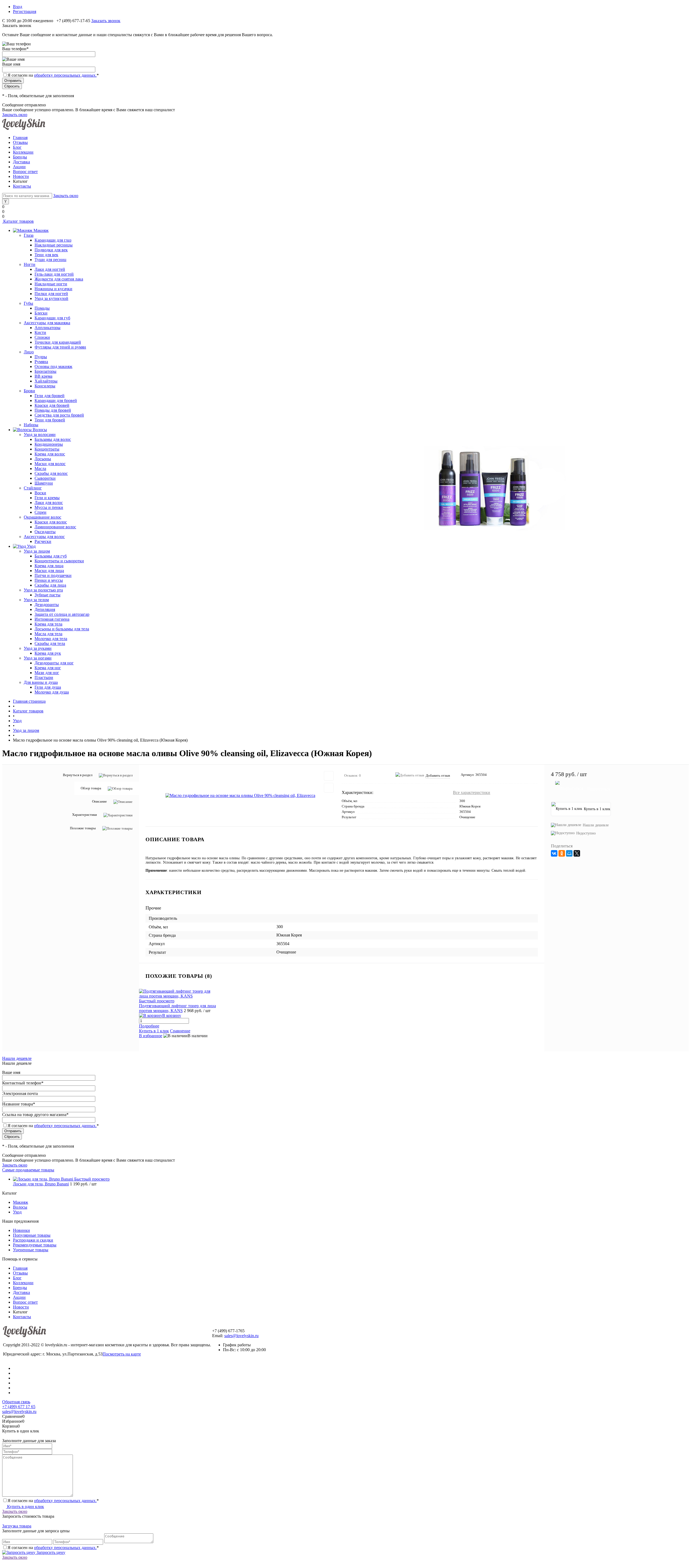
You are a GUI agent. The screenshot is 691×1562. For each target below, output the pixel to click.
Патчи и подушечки (53, 575)
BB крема (43, 376)
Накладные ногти (51, 284)
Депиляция (45, 609)
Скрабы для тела (50, 643)
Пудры (41, 356)
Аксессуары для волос (44, 536)
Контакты (22, 186)
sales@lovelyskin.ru (241, 1335)
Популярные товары (31, 1235)
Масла (40, 468)
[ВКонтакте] (554, 853)
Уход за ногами (38, 658)
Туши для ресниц (50, 259)
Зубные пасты (47, 595)
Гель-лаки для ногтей (54, 274)
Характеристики (84, 815)
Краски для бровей (52, 405)
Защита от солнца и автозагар (62, 614)
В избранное (150, 1035)
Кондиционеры (49, 444)
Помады (42, 308)
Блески (41, 313)
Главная (20, 137)
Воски (40, 493)
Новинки (21, 1230)
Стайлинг (33, 488)
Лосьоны (43, 459)
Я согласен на (53, 75)
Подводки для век (51, 250)
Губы (28, 303)
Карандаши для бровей (56, 400)
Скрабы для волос (51, 473)
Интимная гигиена (52, 619)
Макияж (20, 1202)
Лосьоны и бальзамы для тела (62, 629)
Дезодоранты (47, 604)
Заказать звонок (105, 20)
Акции (19, 166)
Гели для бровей (50, 395)
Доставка (21, 162)
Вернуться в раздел (77, 775)
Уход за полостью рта (43, 590)
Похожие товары (83, 828)
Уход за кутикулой (51, 298)
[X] (577, 853)
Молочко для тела (51, 638)
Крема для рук (48, 653)
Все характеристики (471, 792)
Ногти (29, 264)
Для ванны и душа (41, 682)
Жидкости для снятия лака (59, 279)
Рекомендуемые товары (34, 1245)
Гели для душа (48, 687)
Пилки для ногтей (51, 293)
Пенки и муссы (49, 580)
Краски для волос (51, 522)
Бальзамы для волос (53, 439)
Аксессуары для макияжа (47, 322)
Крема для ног (48, 667)
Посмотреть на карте (122, 1354)
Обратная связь (16, 1401)
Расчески (43, 541)
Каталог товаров (18, 221)
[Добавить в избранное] (329, 776)
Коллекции (23, 152)
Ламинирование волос (55, 527)
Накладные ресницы (54, 245)
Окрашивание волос (42, 517)
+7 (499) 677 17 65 (18, 1406)
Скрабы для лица (50, 585)
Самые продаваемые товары (28, 1170)
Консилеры (45, 386)
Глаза (28, 235)
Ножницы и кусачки (53, 288)
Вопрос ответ (25, 171)
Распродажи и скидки (33, 1240)
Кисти (40, 332)
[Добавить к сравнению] (329, 788)
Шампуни (44, 483)
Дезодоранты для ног (54, 663)
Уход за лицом (37, 551)
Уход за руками (38, 648)
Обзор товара (91, 788)
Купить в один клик (25, 1506)
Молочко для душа (52, 692)
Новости (21, 176)
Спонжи (42, 337)
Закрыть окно (14, 114)
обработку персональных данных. (65, 75)
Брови (29, 390)
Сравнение (180, 1031)
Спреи (40, 512)
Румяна (41, 361)
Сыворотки (45, 478)
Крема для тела (48, 624)
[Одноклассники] (561, 853)
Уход (17, 1212)
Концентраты (47, 449)
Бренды (20, 157)
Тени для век (46, 254)
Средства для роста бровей (59, 415)
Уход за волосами (40, 434)
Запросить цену (50, 1552)
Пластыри (44, 677)
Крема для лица (49, 565)
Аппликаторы (47, 327)
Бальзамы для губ (51, 556)
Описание (99, 801)
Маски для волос (50, 463)
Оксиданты (45, 531)
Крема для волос (50, 454)
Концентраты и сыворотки (59, 561)
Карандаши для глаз (53, 240)
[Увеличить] (240, 795)
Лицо (29, 352)
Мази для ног (47, 672)
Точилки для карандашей (58, 342)
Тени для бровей (50, 420)
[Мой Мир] (569, 853)
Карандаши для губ (52, 318)
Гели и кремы (47, 497)
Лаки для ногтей (50, 269)
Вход (17, 6)
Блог (17, 147)
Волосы (20, 1207)
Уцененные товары (30, 1249)
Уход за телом (36, 599)
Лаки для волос (49, 502)
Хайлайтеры (46, 381)
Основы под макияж (53, 366)
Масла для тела (48, 633)
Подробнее (149, 1026)
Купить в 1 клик (154, 1031)
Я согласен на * (53, 1500)
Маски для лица (49, 570)
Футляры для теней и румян (60, 347)
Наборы (31, 424)
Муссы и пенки (49, 507)
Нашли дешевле (596, 825)
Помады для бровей (53, 410)
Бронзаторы (45, 371)
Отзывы (20, 142)
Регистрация (24, 11)
